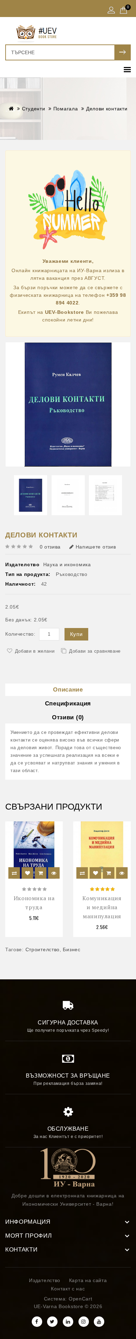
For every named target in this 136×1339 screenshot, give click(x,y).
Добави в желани (35, 651)
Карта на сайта (88, 1280)
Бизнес (71, 949)
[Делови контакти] (68, 404)
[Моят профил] (111, 11)
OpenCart (80, 1299)
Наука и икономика (67, 564)
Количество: (20, 634)
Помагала (65, 108)
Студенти (33, 108)
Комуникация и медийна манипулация (101, 907)
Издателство (44, 1280)
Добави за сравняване (95, 651)
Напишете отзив (96, 547)
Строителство (42, 949)
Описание (68, 689)
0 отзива (50, 547)
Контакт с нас (68, 1288)
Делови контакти (107, 108)
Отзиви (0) (68, 717)
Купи (76, 634)
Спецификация (68, 703)
